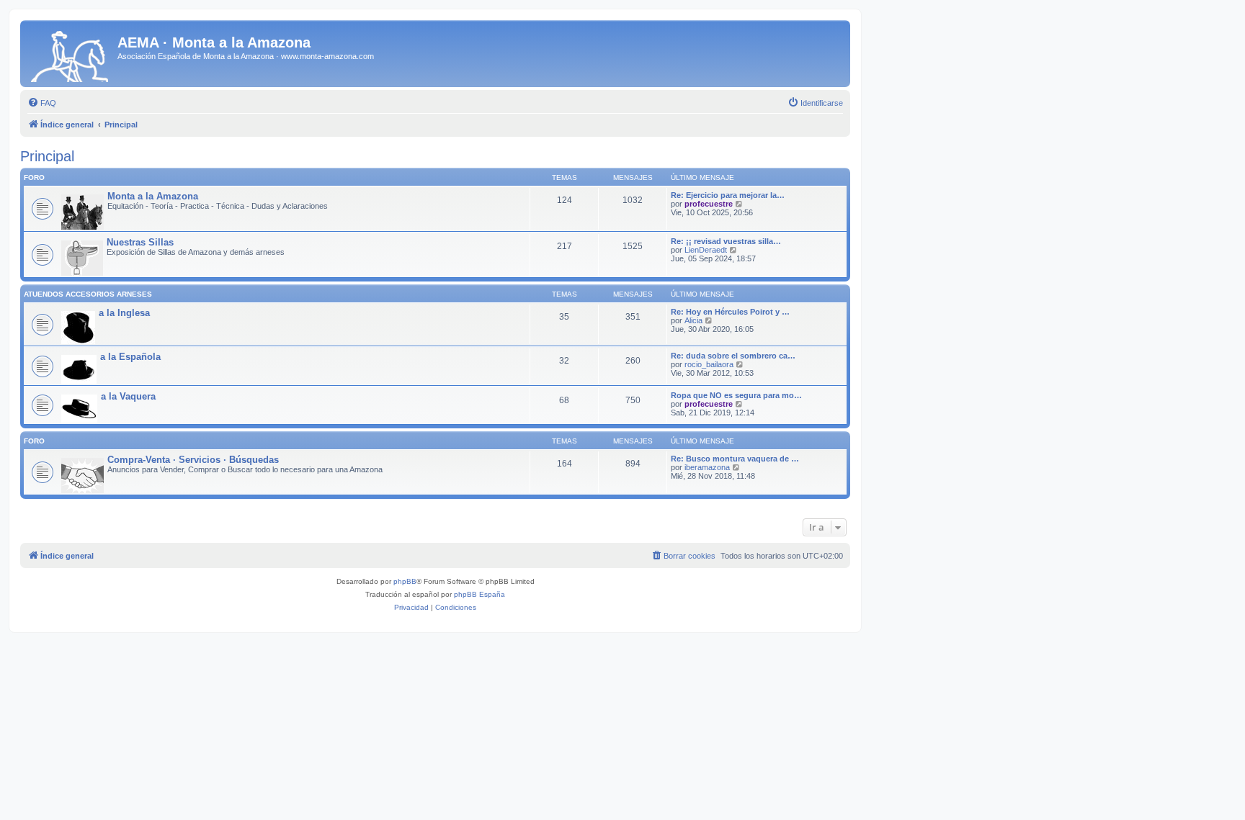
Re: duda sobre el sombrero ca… (733, 355)
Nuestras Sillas (140, 242)
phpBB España (479, 594)
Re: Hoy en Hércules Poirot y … (730, 311)
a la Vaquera (128, 396)
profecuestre (708, 203)
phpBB (404, 581)
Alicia (693, 320)
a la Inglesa (124, 312)
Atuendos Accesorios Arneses (88, 294)
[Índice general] (70, 54)
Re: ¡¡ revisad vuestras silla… (726, 241)
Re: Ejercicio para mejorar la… (728, 195)
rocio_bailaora (708, 364)
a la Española (130, 356)
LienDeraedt (705, 249)
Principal (47, 156)
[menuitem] (41, 103)
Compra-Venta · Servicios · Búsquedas (193, 459)
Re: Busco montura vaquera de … (735, 458)
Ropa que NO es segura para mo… (736, 395)
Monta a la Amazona (152, 196)
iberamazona (707, 467)
